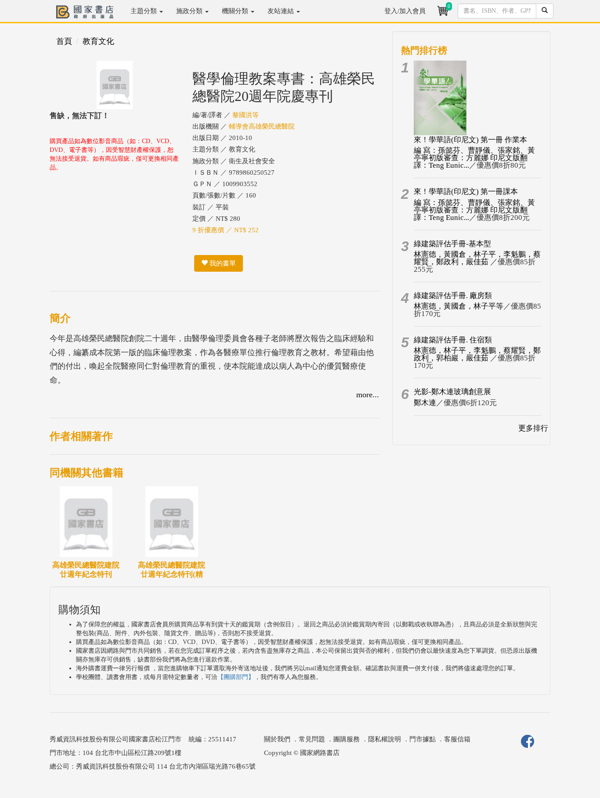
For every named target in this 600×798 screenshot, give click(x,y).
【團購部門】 (235, 677)
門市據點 (422, 739)
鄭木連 (425, 403)
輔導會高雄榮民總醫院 (262, 126)
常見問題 (312, 739)
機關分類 (236, 10)
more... (367, 394)
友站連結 (281, 10)
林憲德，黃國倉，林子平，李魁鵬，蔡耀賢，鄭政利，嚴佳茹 (477, 258)
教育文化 (98, 41)
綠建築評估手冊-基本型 (452, 244)
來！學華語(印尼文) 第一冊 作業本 (470, 140)
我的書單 (222, 263)
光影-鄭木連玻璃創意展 (452, 392)
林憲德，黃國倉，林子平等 (458, 306)
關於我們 (277, 739)
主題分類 (144, 10)
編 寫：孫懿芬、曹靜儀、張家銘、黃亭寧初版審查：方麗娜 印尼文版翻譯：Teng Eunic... (474, 157)
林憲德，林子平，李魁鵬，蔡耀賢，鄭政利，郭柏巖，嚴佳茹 (477, 354)
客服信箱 (457, 739)
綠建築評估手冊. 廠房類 (453, 295)
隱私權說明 (384, 739)
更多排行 (533, 428)
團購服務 (346, 739)
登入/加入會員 (405, 10)
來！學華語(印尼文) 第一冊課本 (466, 191)
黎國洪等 (245, 115)
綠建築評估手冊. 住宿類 (453, 340)
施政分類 (190, 10)
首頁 (64, 41)
